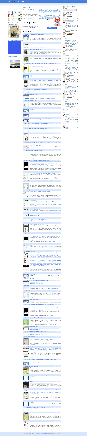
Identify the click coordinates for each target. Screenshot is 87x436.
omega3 (56, 349)
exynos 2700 (40, 124)
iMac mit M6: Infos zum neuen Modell (31, 108)
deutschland (47, 10)
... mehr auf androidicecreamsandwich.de (36, 220)
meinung (49, 348)
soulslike (34, 134)
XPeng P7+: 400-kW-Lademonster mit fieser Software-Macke (35, 331)
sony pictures (35, 255)
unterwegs (51, 17)
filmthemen (31, 413)
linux (30, 35)
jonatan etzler (54, 260)
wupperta (50, 80)
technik (42, 392)
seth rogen (57, 254)
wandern (31, 392)
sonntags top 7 (39, 173)
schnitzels (39, 145)
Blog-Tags (13, 1)
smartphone (53, 16)
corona (43, 10)
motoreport (35, 236)
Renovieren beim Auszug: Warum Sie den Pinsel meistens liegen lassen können (38, 180)
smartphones (57, 16)
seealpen (35, 338)
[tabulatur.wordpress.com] (12, 13)
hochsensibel (32, 339)
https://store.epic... (70, 45)
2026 (50, 260)
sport (44, 17)
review (56, 15)
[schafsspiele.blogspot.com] (21, 20)
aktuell (40, 9)
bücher (41, 10)
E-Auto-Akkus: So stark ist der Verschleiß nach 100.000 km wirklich (36, 280)
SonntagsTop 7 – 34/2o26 (28, 222)
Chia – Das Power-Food (28, 346)
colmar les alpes (45, 338)
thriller (36, 256)
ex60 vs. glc (42, 236)
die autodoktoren (55, 309)
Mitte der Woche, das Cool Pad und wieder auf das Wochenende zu (71, 86)
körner (36, 348)
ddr (60, 392)
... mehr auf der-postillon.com (34, 215)
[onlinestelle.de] (14, 20)
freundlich (45, 11)
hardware (53, 12)
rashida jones (56, 255)
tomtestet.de (66, 105)
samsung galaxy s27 (37, 219)
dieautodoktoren (44, 307)
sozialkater (59, 338)
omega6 (60, 348)
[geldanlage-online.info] (16, 13)
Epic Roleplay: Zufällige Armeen (30, 100)
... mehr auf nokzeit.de (43, 53)
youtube (47, 163)
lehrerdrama (34, 254)
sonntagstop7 (36, 224)
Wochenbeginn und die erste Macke (71, 117)
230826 (25, 421)
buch (39, 10)
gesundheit (40, 12)
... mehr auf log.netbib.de (55, 196)
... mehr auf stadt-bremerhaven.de (35, 76)
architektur (45, 81)
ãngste (31, 66)
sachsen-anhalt (38, 66)
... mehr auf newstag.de (56, 187)
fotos (42, 11)
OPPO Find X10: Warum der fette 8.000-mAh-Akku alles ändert (35, 89)
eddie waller (56, 261)
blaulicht (60, 9)
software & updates (33, 119)
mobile (35, 362)
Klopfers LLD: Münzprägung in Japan (31, 94)
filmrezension (35, 264)
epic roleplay (41, 102)
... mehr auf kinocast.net (57, 270)
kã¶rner (60, 349)
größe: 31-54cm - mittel (48, 12)
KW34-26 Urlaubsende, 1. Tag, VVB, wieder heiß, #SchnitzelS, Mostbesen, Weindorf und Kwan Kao (42, 142)
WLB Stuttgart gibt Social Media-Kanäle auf (32, 190)
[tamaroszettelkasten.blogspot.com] (9, 13)
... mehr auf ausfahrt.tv (51, 169)
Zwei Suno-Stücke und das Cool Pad (71, 102)
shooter (31, 44)
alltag (45, 9)
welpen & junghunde (45, 18)
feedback (31, 151)
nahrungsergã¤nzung (33, 350)
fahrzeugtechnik (36, 307)
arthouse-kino (53, 252)
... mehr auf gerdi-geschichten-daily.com (51, 288)
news (40, 15)
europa (51, 10)
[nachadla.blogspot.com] (16, 20)
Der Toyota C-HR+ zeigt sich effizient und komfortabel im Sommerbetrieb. (37, 160)
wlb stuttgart (39, 191)
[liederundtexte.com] (9, 17)
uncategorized (41, 224)
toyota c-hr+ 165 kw (33, 163)
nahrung (46, 348)
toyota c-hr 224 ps (40, 164)
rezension (59, 15)
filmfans (52, 264)
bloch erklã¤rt (36, 310)
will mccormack (35, 261)
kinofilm (45, 264)
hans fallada (57, 392)
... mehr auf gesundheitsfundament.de (51, 61)
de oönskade (41, 261)
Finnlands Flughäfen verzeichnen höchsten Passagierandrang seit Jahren (37, 375)
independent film (46, 256)
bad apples (41, 265)
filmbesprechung (42, 252)
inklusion (34, 66)
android (47, 9)
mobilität (38, 129)
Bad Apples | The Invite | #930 (29, 251)
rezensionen (40, 16)
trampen (45, 392)
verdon (39, 338)
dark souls (38, 134)
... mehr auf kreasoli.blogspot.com (35, 329)
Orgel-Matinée (26, 285)
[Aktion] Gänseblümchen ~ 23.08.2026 (31, 366)
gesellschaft (59, 11)
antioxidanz (39, 350)
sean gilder (46, 260)
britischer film (52, 259)
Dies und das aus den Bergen (29, 336)
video (60, 17)
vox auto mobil (49, 309)
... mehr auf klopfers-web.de (50, 98)
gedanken (54, 11)
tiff (45, 252)
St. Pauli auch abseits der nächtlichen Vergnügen (33, 150)
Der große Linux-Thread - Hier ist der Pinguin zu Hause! (34, 34)
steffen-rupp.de (67, 18)
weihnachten (40, 18)
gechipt (51, 11)
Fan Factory (26, 412)
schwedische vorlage (48, 254)
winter (49, 18)
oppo (43, 90)
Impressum (45, 433)
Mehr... (9, 7)
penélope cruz (51, 255)
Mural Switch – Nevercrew (28, 79)
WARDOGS (26, 43)
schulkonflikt (56, 264)
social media (44, 191)
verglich (38, 236)
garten (49, 11)
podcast (47, 15)
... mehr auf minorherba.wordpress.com (55, 210)
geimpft (57, 11)
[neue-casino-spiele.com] (12, 17)
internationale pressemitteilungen (53, 13)
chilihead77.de (67, 42)
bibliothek (35, 191)
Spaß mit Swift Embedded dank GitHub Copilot (32, 113)
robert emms (45, 265)
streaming (46, 17)
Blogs (18, 1)
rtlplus (60, 309)
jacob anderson (41, 254)
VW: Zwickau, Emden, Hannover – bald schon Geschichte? (35, 407)
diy (49, 10)
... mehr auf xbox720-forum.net (42, 47)
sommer (60, 16)
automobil (50, 307)
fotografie (40, 11)
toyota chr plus (51, 163)
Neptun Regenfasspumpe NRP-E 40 (71, 59)
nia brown (39, 259)
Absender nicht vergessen (28, 381)
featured (59, 10)
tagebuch (53, 173)
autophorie (45, 164)
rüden (48, 16)
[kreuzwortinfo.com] (14, 17)
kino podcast (36, 252)
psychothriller (36, 265)
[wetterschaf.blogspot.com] (19, 20)
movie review (44, 259)
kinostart (52, 261)
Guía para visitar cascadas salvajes (30, 243)
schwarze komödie (58, 259)
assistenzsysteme (48, 236)
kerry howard (51, 256)
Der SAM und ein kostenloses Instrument (71, 26)
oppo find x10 (32, 90)
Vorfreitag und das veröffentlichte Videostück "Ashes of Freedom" (71, 67)
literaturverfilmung (33, 260)
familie (53, 10)
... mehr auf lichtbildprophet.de (48, 386)
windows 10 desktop (33, 274)
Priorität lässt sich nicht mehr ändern (31, 299)
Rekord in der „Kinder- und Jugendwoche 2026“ (33, 49)
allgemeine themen (33, 200)
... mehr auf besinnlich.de (55, 178)
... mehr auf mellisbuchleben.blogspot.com (41, 372)
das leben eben (37, 339)
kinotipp (31, 264)
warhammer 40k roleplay (34, 102)
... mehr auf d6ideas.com (43, 105)
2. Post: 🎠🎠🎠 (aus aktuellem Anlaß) (31, 326)
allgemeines (42, 9)
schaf (37, 209)
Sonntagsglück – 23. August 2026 (30, 171)
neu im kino (39, 260)
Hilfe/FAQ (22, 1)
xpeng (34, 333)
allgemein (31, 209)
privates (31, 145)
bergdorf (42, 339)
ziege (39, 209)
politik (50, 15)
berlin (58, 9)
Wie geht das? (36, 26)
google (43, 12)
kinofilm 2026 (45, 255)
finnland (31, 376)
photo (35, 209)
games (47, 11)
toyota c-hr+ (57, 163)
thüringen (38, 392)
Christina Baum (27, 290)
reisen (54, 15)
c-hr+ (60, 163)
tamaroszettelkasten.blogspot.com (69, 20)
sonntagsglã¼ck (34, 173)
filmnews (48, 261)
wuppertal (31, 80)
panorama (44, 15)
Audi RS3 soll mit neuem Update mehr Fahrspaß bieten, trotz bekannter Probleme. (39, 304)
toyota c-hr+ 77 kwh (33, 164)
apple (50, 9)
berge (50, 338)
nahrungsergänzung (33, 349)
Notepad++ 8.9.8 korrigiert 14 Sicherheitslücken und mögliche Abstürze (37, 118)
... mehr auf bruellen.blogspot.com (53, 427)
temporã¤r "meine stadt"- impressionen (53, 328)
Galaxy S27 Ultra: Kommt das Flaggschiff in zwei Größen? (34, 217)
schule (43, 66)
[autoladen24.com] (19, 13)
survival (42, 348)
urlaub (54, 17)
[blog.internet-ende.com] (19, 17)
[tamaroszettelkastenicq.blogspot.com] (14, 13)
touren (43, 350)
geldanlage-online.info (67, 63)
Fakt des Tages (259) (27, 212)
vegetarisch (58, 17)
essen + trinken (55, 348)
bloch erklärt (41, 310)
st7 (30, 173)
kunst (53, 392)
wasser (39, 348)
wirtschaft (51, 18)
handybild (31, 328)
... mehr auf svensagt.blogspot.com (50, 324)
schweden (31, 402)
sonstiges (40, 17)
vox (40, 307)
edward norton (40, 256)
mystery (48, 259)
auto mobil (31, 310)
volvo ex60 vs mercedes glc (55, 236)
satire (60, 261)
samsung (50, 16)
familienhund (56, 10)
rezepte (45, 16)
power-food (40, 349)
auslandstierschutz (54, 9)
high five (49, 173)
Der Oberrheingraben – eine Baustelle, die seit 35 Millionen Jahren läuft (37, 317)
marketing (31, 191)
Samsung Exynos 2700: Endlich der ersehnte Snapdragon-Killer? (36, 123)
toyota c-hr (39, 163)
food (33, 348)
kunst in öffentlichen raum (57, 80)
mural (35, 80)
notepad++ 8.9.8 (39, 119)
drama (53, 254)
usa (55, 17)
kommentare (32, 114)
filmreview (48, 264)
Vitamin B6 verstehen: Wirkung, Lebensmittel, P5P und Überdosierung (37, 55)
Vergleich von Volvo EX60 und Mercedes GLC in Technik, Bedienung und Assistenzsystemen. (41, 233)
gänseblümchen (42, 367)
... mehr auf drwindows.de (56, 302)
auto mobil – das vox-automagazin (40, 309)
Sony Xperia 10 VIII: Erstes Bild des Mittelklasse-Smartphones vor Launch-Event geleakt (40, 359)
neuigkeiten (32, 245)
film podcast (35, 259)
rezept (43, 16)
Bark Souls (26, 133)
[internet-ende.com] (16, 17)
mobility (31, 75)
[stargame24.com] (21, 13)
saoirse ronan (40, 264)
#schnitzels (35, 145)
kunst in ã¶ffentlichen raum (41, 80)
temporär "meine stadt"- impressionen (40, 328)
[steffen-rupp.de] (21, 17)
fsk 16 (37, 254)
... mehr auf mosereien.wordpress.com (40, 398)
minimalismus (51, 349)
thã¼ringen (35, 393)
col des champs (46, 339)
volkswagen (34, 129)
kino (45, 261)
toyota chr (43, 163)
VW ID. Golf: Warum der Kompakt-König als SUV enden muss (35, 128)
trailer (49, 17)
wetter (53, 338)
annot (56, 338)
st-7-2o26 (31, 224)
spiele (42, 17)
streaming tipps (56, 256)
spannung (31, 252)
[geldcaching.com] (12, 20)
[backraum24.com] (9, 20)
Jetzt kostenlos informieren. (27, 18)
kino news (49, 252)
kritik (34, 256)
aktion (38, 367)
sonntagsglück (45, 173)
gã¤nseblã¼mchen (33, 367)
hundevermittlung (58, 12)
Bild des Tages (26, 207)
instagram (48, 191)
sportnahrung (45, 349)
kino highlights (40, 255)
